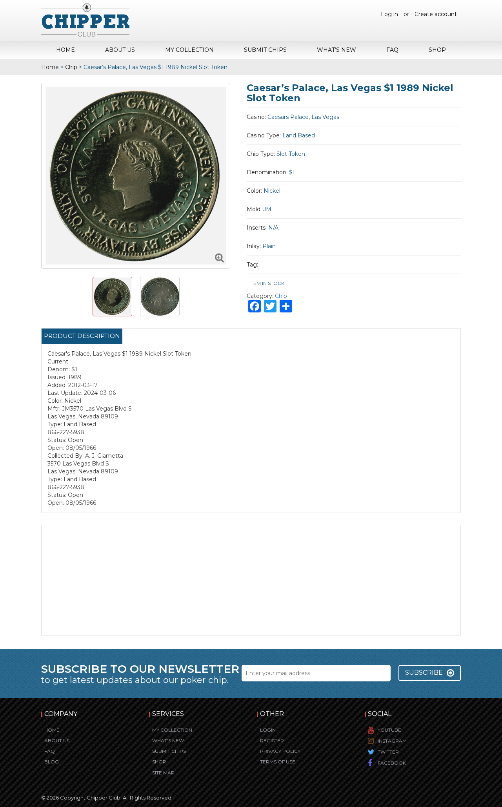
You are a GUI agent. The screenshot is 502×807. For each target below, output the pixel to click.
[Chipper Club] (85, 19)
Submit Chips (265, 49)
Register (272, 740)
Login (268, 730)
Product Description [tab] (82, 336)
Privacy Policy (280, 751)
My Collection (189, 49)
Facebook (392, 763)
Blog (51, 762)
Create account (436, 14)
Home (65, 49)
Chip (71, 67)
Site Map (163, 773)
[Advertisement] (251, 580)
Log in (389, 14)
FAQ (392, 49)
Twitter (388, 752)
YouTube (389, 730)
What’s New (336, 49)
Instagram (392, 741)
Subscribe (424, 672)
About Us (120, 49)
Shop (437, 49)
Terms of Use (277, 762)
